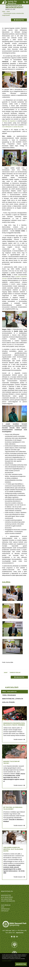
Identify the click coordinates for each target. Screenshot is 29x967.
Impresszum (19, 932)
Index (3, 11)
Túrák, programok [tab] (9, 695)
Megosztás (19, 20)
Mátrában (4, 121)
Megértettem (21, 964)
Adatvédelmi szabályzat (6, 960)
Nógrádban (13, 121)
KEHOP (5, 672)
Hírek (8, 11)
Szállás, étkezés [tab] (8, 702)
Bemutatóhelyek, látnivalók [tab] (12, 698)
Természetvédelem (15, 672)
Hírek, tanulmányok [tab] (9, 691)
